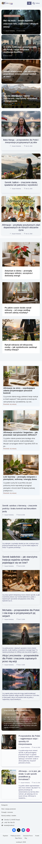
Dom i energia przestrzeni (8, 809)
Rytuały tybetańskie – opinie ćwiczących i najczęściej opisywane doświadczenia (20, 98)
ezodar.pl (19, 842)
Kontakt (37, 835)
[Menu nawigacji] (29, 3)
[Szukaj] (36, 3)
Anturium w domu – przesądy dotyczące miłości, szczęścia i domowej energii (19, 273)
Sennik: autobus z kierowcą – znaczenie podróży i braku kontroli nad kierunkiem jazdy (19, 509)
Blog (26, 838)
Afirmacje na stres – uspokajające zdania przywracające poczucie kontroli (19, 390)
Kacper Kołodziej (10, 30)
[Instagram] (28, 830)
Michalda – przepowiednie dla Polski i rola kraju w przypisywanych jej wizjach (20, 613)
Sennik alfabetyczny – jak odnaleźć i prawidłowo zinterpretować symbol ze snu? (20, 74)
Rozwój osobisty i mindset (8, 815)
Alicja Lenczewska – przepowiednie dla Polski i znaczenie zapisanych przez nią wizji (20, 658)
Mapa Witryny (18, 838)
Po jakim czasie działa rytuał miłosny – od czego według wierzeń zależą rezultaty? (18, 310)
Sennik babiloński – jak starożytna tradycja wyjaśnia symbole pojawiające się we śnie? (19, 559)
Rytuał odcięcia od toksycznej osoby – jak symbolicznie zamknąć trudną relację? (21, 347)
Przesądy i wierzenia (12, 15)
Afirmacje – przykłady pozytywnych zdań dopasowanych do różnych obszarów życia (21, 227)
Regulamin (5, 835)
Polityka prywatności (15, 835)
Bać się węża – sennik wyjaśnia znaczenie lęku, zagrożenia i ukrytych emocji (20, 23)
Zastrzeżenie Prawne (28, 835)
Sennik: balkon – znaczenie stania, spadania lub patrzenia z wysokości (21, 183)
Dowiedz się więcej (9, 404)
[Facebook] (14, 830)
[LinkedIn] (23, 830)
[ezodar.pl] (7, 3)
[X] (18, 830)
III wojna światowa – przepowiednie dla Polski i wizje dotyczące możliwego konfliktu (20, 49)
